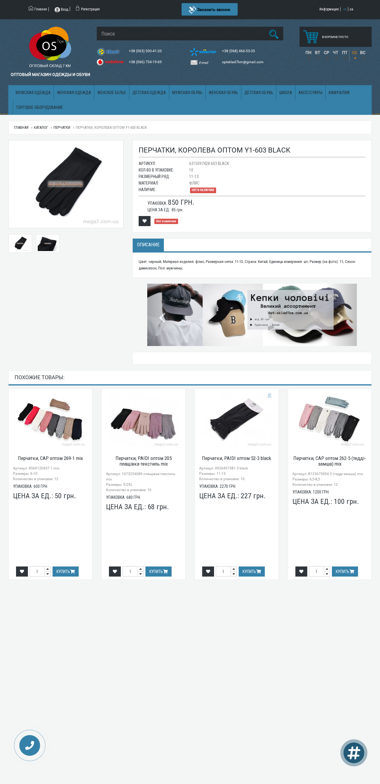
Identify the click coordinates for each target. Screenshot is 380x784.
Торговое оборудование (39, 107)
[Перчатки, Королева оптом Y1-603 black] (66, 184)
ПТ (344, 52)
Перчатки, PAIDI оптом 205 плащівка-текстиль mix (143, 461)
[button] (163, 315)
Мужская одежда (33, 92)
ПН (308, 52)
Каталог (41, 127)
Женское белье (111, 92)
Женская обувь (223, 92)
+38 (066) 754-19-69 (146, 62)
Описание (148, 244)
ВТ (317, 52)
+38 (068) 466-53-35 (239, 51)
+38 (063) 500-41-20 (146, 51)
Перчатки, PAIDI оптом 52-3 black (236, 458)
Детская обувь (258, 92)
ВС (362, 52)
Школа (285, 92)
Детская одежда (149, 92)
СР (326, 52)
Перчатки (61, 127)
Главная (21, 127)
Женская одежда (74, 92)
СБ (354, 52)
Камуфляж (339, 92)
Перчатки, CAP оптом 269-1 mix (50, 458)
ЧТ (335, 52)
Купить (63, 571)
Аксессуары (310, 92)
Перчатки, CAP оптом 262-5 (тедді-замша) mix (329, 461)
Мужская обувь (187, 92)
